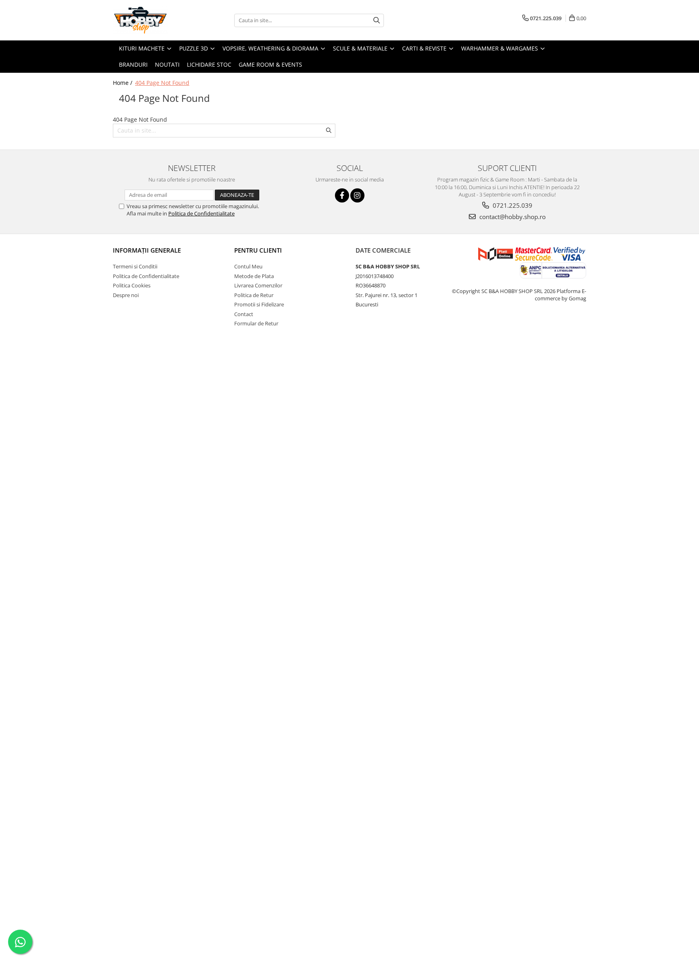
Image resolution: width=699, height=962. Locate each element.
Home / (123, 82)
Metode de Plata (254, 276)
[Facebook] (342, 195)
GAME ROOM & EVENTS (270, 64)
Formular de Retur (256, 323)
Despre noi (126, 295)
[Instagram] (357, 195)
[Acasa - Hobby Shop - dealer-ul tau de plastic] (153, 20)
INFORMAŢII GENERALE (147, 250)
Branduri (133, 64)
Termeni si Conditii (135, 266)
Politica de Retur (253, 295)
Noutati (167, 64)
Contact (243, 314)
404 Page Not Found (162, 82)
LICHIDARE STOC (209, 64)
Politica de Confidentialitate (201, 213)
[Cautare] (376, 20)
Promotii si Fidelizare (259, 304)
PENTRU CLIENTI (258, 250)
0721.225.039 (511, 205)
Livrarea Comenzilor (258, 285)
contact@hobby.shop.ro (512, 217)
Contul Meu (248, 266)
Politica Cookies (131, 285)
